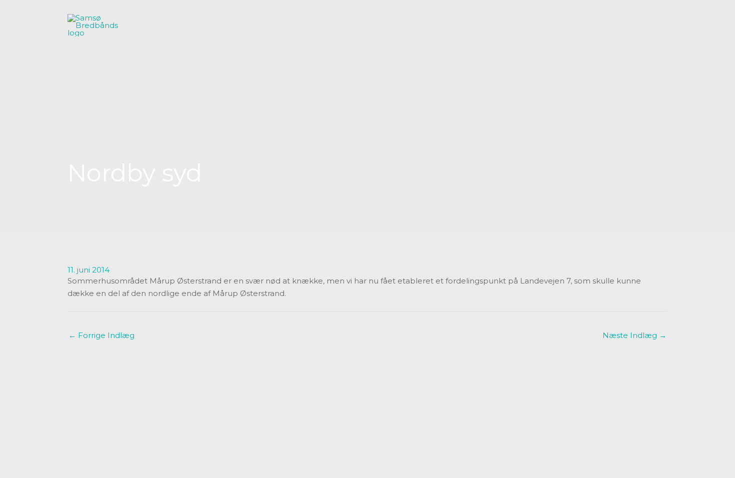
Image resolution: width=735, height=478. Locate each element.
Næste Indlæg (634, 335)
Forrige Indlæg (101, 335)
